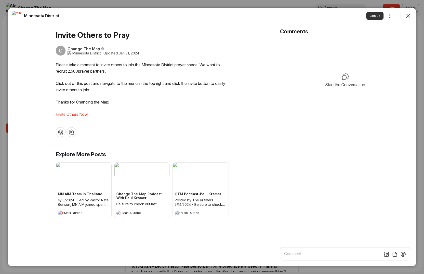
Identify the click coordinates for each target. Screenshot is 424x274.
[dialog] (212, 137)
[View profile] (60, 212)
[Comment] (71, 132)
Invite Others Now (72, 114)
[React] (60, 132)
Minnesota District (86, 53)
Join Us (375, 15)
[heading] (78, 213)
